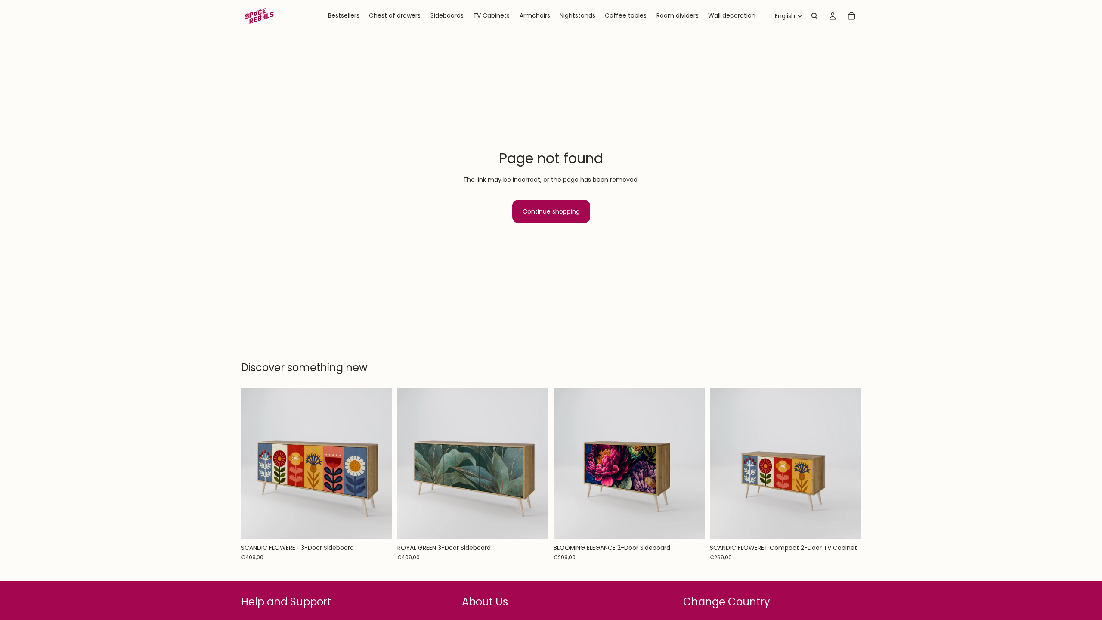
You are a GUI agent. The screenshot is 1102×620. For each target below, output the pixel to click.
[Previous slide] (254, 464)
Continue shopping (551, 211)
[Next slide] (379, 464)
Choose (386, 526)
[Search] (814, 15)
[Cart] (851, 15)
